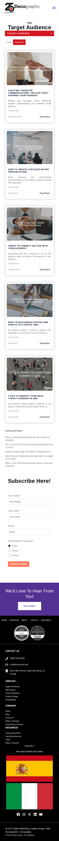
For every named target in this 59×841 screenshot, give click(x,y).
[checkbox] (29, 550)
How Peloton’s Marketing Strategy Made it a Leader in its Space (29, 457)
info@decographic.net (19, 664)
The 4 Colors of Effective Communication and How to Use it (29, 445)
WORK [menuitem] (4, 620)
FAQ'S (7, 739)
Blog (7, 714)
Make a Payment (12, 721)
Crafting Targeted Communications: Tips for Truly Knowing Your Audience (28, 93)
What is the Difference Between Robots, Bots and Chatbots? (28, 464)
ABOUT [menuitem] (25, 620)
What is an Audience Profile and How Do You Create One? (28, 323)
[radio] (29, 546)
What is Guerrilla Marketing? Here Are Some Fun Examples (27, 438)
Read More (45, 116)
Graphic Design (11, 696)
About (7, 711)
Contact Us (9, 717)
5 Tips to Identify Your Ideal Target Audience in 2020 (26, 397)
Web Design (10, 690)
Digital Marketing (12, 686)
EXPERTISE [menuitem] (14, 620)
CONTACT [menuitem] (34, 620)
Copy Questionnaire (13, 736)
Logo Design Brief (12, 733)
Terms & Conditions (26, 835)
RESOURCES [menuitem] (46, 620)
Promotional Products (14, 724)
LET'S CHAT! (29, 606)
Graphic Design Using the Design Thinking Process (28, 451)
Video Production (12, 693)
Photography (10, 699)
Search (19, 42)
